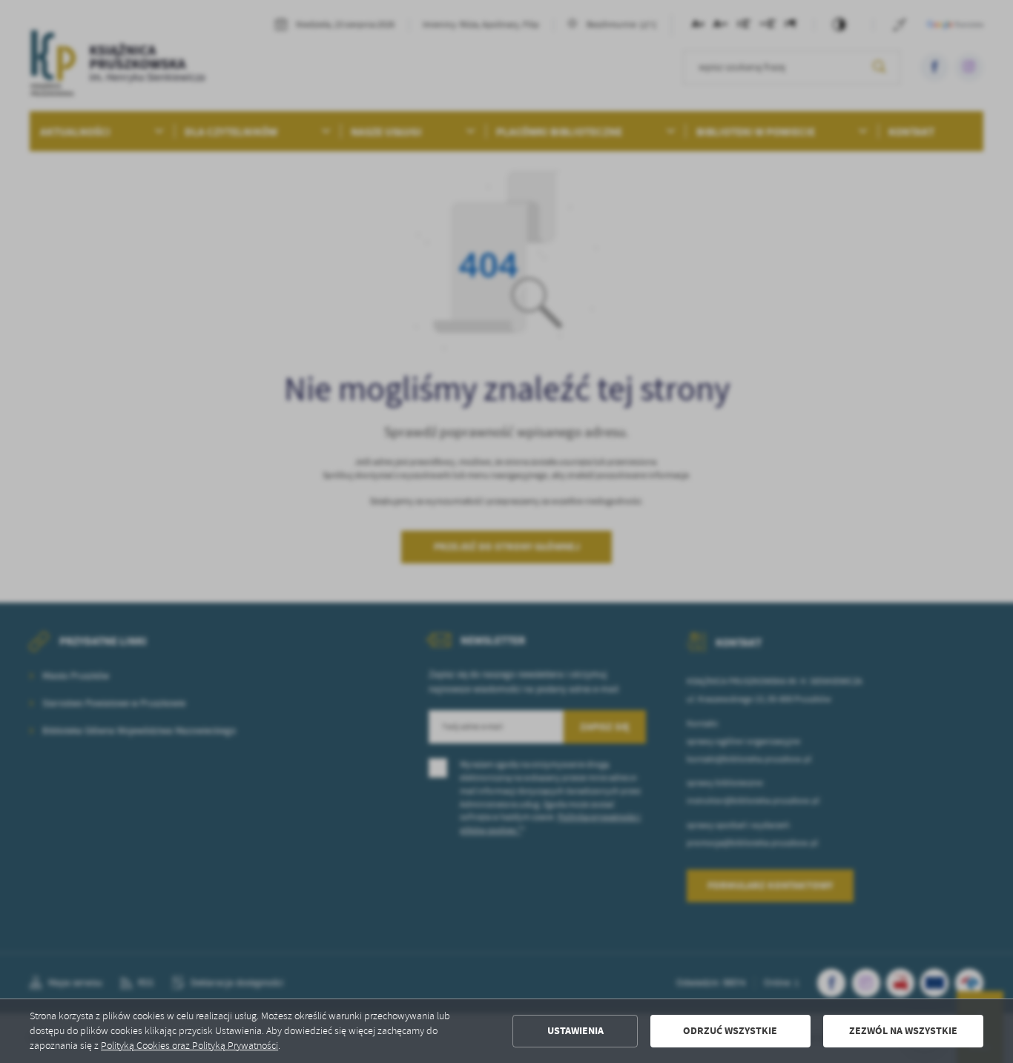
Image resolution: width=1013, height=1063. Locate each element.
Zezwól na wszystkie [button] (903, 1031)
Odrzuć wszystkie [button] (730, 1031)
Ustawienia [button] (575, 1031)
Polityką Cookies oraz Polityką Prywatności (189, 1045)
